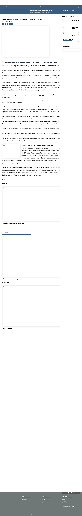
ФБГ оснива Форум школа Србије (11, 279)
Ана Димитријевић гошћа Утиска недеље (13, 223)
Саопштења (24, 499)
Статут (63, 499)
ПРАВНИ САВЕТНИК (68, 46)
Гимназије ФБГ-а (65, 502)
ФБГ (4, 1)
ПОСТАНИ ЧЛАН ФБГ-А (68, 39)
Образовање (8, 16)
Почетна (3, 16)
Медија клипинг (25, 501)
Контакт (17, 1)
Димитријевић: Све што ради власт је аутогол (76, 34)
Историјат (64, 501)
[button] (79, 7)
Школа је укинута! (7, 328)
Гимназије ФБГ (8, 1)
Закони (13, 1)
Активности (24, 502)
